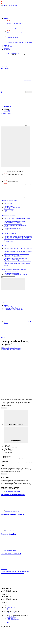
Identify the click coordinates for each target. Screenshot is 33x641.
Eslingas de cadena (8, 241)
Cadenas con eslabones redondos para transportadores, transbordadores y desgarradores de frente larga (17, 219)
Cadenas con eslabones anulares (11, 273)
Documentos (7, 49)
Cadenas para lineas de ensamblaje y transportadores (16, 254)
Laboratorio (6, 48)
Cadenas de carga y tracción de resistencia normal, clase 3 (18, 236)
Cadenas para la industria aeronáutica (13, 256)
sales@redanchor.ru (11, 617)
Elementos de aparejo (9, 209)
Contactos (6, 50)
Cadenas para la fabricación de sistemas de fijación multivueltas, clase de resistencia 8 (16, 258)
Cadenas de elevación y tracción (14, 32)
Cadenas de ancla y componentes (15, 23)
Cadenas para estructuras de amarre (12, 207)
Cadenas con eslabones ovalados (11, 271)
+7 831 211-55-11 (5, 53)
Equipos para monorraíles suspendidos (13, 224)
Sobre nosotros (7, 43)
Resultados (3, 302)
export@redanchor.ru (9, 609)
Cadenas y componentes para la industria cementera (19, 42)
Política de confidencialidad (13, 613)
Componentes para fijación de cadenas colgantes (15, 274)
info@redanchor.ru (14, 53)
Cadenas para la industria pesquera (12, 255)
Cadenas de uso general (12, 37)
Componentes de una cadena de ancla (13, 204)
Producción (6, 45)
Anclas (5, 211)
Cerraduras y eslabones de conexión (12, 228)
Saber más (3, 408)
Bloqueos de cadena (8, 210)
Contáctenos (4, 66)
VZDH (7, 622)
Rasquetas (6, 229)
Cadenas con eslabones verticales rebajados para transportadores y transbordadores (15, 221)
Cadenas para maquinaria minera (15, 28)
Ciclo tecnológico (8, 46)
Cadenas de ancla (8, 203)
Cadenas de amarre (8, 206)
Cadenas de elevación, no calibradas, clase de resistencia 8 (18, 237)
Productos (6, 18)
